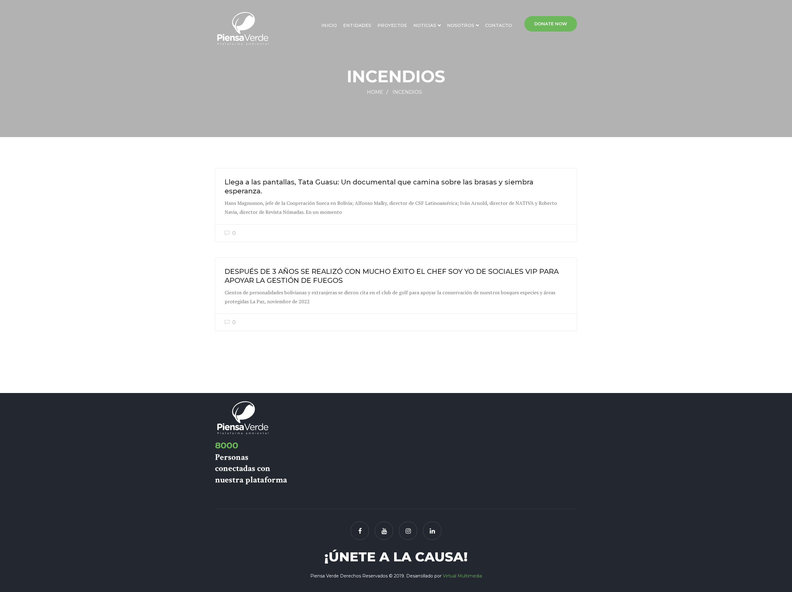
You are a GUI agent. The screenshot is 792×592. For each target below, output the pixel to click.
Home (375, 92)
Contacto (498, 25)
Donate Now (550, 24)
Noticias (424, 25)
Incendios (407, 92)
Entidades (357, 25)
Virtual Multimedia (462, 576)
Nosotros (460, 25)
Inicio (329, 25)
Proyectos (392, 25)
